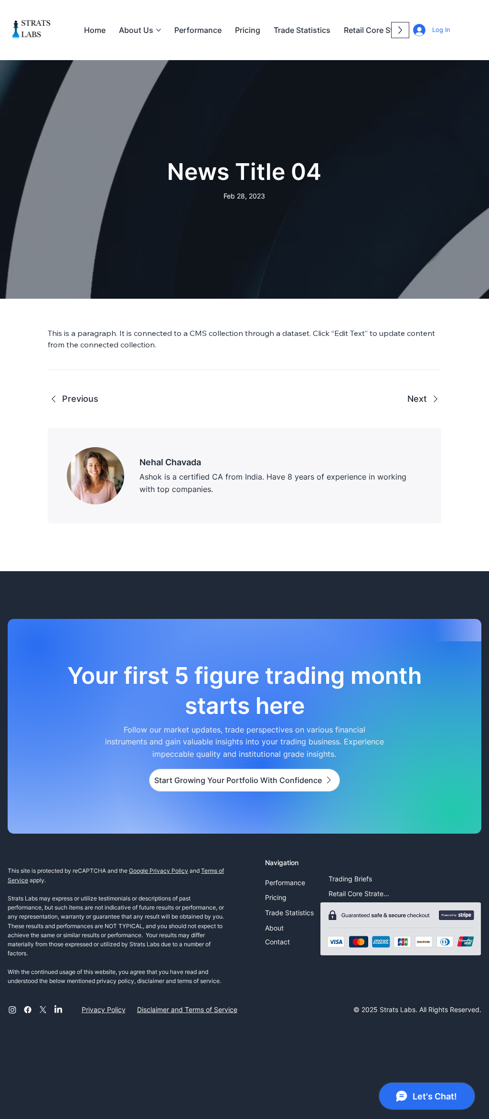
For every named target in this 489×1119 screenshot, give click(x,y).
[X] (43, 1009)
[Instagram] (12, 1009)
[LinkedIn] (58, 1009)
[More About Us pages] (158, 30)
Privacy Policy (104, 1009)
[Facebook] (27, 1009)
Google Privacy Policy (158, 870)
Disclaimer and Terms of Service (187, 1009)
